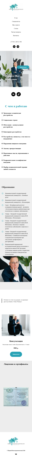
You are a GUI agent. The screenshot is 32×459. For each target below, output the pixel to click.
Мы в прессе (16, 25)
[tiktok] (19, 94)
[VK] (14, 46)
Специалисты (16, 21)
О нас (16, 18)
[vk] (13, 94)
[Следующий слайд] (27, 397)
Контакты (16, 35)
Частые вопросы (16, 32)
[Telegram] (18, 46)
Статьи (16, 28)
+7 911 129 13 (15, 42)
